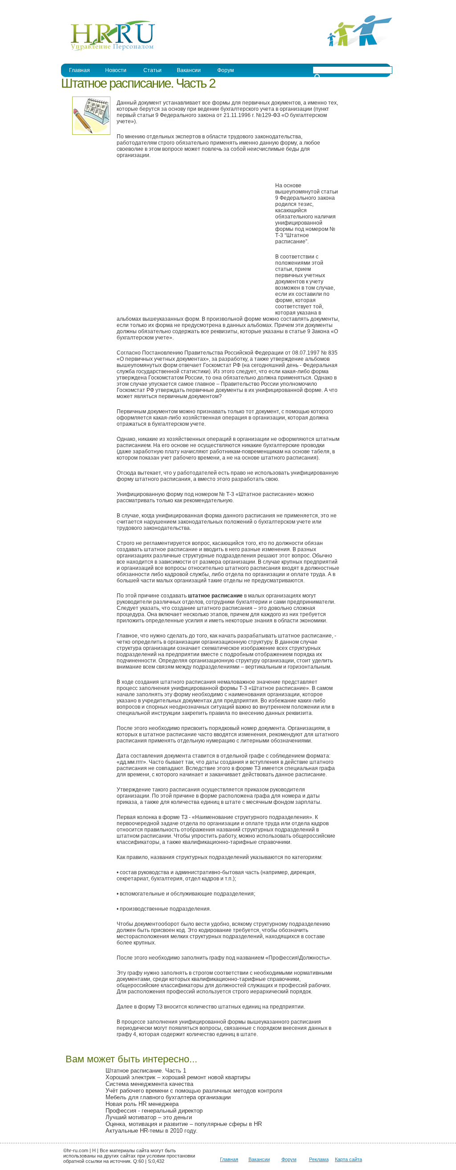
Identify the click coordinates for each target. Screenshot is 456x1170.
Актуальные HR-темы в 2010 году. (152, 1130)
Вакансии (189, 70)
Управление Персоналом (94, 6)
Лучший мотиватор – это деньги (149, 1117)
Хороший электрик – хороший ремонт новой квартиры (178, 1077)
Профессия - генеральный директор (154, 1110)
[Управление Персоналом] (108, 50)
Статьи (152, 70)
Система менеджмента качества (149, 1084)
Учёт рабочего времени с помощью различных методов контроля (194, 1090)
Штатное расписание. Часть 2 (138, 83)
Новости (115, 70)
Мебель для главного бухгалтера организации (168, 1097)
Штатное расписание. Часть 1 (146, 1070)
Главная (79, 70)
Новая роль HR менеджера (142, 1104)
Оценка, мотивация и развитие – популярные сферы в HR (184, 1124)
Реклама (319, 1159)
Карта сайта (348, 1159)
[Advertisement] (191, 240)
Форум (225, 70)
